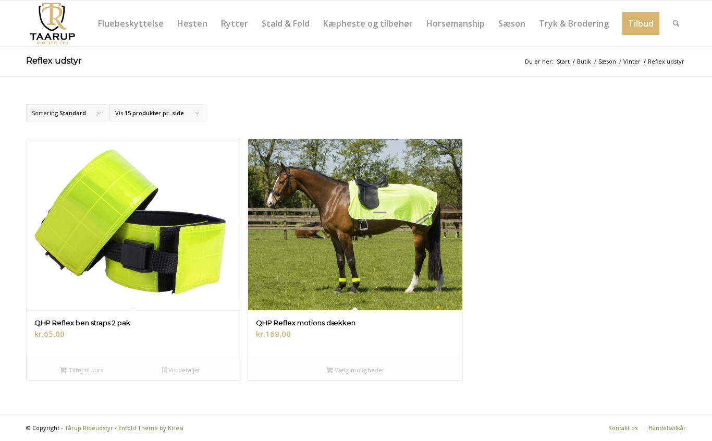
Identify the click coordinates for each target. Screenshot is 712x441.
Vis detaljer (184, 370)
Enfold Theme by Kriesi (150, 428)
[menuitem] (130, 23)
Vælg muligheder (359, 370)
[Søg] (676, 23)
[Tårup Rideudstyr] (52, 23)
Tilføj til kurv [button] (85, 370)
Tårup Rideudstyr (89, 428)
